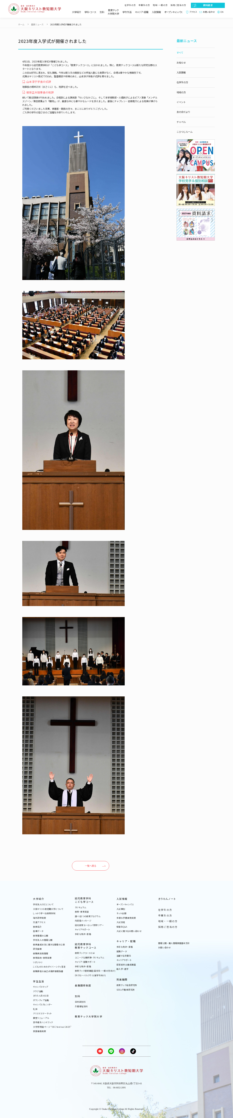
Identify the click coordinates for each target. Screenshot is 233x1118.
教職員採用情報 (40, 953)
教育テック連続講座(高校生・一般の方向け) (95, 971)
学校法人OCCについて (43, 904)
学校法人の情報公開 (42, 940)
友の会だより (183, 112)
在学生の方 (130, 5)
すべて (180, 52)
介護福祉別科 (81, 1006)
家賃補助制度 (39, 1031)
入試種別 (120, 909)
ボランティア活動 (41, 1000)
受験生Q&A (121, 927)
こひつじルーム (184, 131)
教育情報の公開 (40, 935)
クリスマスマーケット (42, 1013)
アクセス (193, 11)
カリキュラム (80, 907)
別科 (102, 12)
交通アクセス (39, 922)
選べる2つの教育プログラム (88, 916)
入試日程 (120, 922)
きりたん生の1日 (40, 995)
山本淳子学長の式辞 (38, 81)
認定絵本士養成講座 (126, 964)
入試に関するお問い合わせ (129, 931)
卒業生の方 (144, 5)
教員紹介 (37, 927)
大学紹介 (76, 12)
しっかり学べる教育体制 (44, 913)
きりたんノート (167, 898)
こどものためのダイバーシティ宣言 (49, 966)
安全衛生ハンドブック (43, 1022)
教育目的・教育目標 (42, 958)
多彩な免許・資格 (83, 934)
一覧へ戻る (90, 865)
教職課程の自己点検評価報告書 (48, 971)
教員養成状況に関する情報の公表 (49, 944)
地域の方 (181, 92)
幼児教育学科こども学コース (84, 900)
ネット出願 (121, 913)
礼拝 (35, 1009)
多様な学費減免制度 (126, 918)
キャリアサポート (82, 929)
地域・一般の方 (160, 5)
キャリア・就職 (141, 12)
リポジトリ (37, 962)
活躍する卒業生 (123, 956)
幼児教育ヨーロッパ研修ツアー (89, 925)
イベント (181, 102)
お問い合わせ (209, 11)
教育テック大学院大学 (113, 12)
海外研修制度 (39, 918)
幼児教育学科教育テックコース (86, 946)
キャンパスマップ (40, 987)
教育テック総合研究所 (126, 985)
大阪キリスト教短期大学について (48, 909)
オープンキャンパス (173, 12)
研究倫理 (37, 949)
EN (221, 11)
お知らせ (181, 62)
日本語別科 (80, 1002)
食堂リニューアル (41, 1018)
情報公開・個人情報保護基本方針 (174, 943)
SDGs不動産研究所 (125, 989)
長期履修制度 (83, 985)
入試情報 (156, 12)
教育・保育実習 (82, 911)
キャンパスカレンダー (42, 1004)
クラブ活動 (38, 991)
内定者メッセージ (83, 920)
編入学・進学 (122, 969)
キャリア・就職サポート (85, 962)
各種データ (38, 931)
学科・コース (90, 12)
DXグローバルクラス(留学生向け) (90, 975)
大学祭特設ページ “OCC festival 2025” (52, 1027)
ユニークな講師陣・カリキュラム (89, 957)
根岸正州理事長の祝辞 (40, 92)
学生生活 (127, 12)
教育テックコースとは (85, 953)
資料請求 (208, 5)
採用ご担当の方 (178, 5)
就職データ (121, 951)
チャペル (181, 122)
